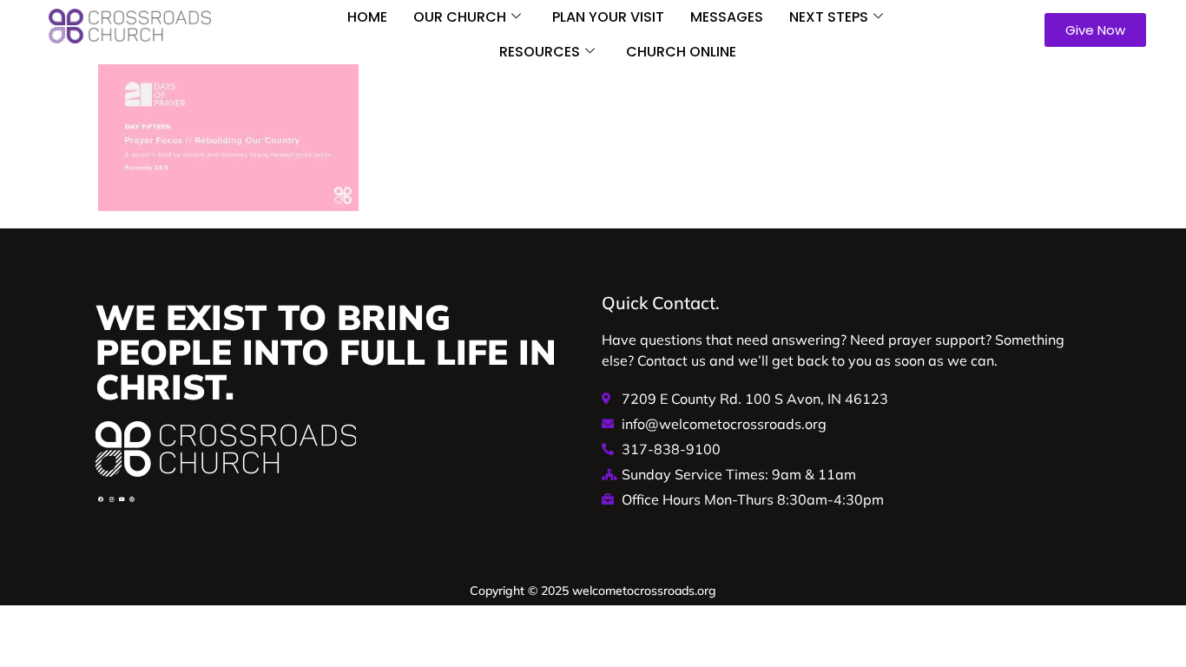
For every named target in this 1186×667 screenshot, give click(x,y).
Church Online (681, 52)
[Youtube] (121, 499)
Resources (539, 52)
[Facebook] (101, 499)
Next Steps (828, 17)
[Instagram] (111, 499)
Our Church (459, 17)
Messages (726, 17)
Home (367, 17)
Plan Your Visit (608, 17)
